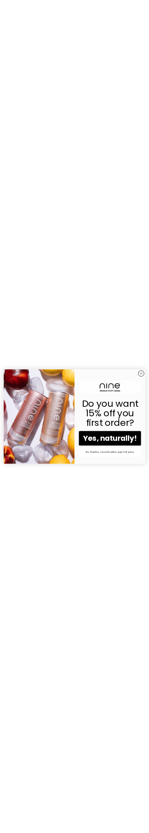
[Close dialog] (141, 373)
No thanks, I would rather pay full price (110, 451)
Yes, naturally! (110, 438)
